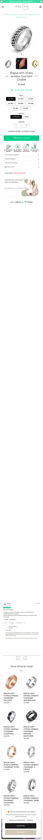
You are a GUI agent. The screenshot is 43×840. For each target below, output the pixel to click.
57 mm (30, 99)
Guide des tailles (23, 90)
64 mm (31, 103)
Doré (27, 117)
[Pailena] (21, 7)
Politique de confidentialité (17, 820)
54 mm (20, 99)
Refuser (20, 832)
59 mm (10, 103)
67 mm (15, 108)
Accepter (21, 826)
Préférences (30, 820)
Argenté (16, 117)
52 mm (10, 99)
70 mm (25, 108)
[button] (2, 1)
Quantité (21, 122)
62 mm (20, 103)
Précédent (19, 17)
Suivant (25, 17)
